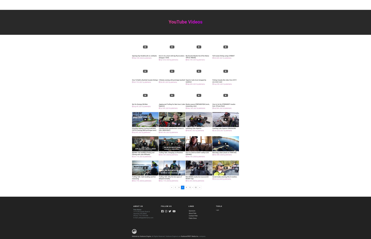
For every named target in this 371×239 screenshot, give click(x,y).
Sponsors (192, 211)
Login (217, 210)
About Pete (192, 213)
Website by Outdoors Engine (141, 236)
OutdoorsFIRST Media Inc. (190, 236)
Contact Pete (193, 216)
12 (196, 187)
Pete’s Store (193, 218)
